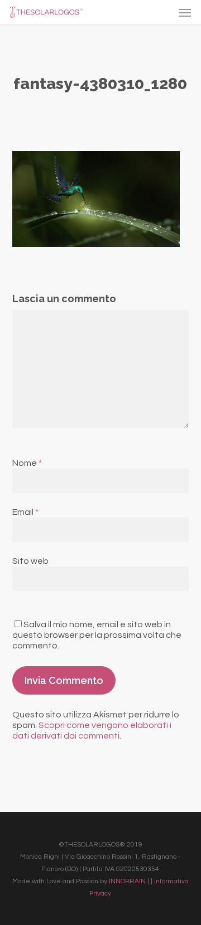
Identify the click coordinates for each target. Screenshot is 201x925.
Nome (27, 463)
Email (25, 512)
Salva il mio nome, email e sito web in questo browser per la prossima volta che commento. (96, 635)
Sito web (30, 561)
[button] (185, 12)
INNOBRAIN (127, 881)
